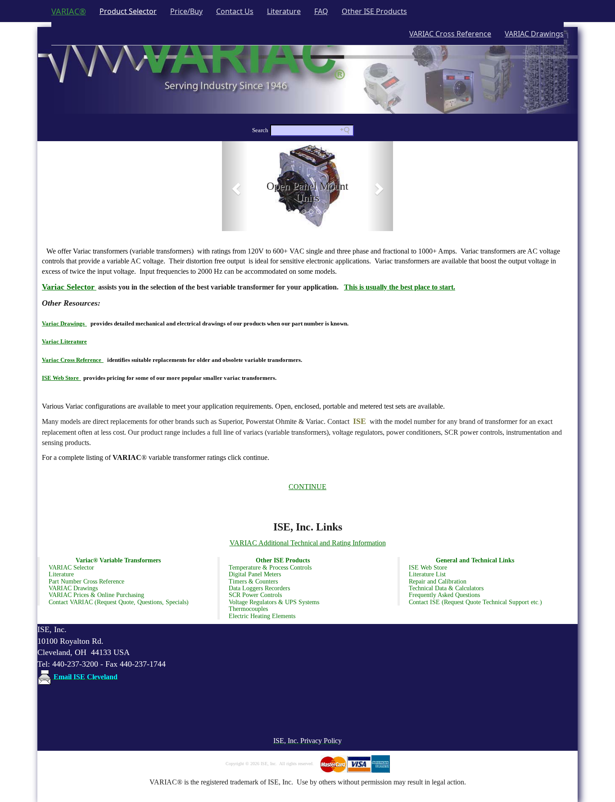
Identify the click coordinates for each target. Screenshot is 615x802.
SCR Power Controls (255, 595)
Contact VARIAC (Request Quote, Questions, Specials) (119, 602)
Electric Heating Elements (262, 616)
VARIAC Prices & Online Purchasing (96, 595)
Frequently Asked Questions (444, 595)
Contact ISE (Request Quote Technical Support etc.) (475, 602)
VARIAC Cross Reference (450, 34)
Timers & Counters (253, 581)
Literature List (427, 574)
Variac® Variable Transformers (118, 560)
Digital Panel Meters (255, 574)
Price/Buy (186, 11)
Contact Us (234, 11)
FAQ (321, 11)
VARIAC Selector (71, 567)
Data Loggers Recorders (259, 588)
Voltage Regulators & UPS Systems (274, 602)
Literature (284, 11)
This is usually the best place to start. (399, 287)
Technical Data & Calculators (446, 588)
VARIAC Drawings (534, 34)
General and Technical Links (475, 560)
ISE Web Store (428, 567)
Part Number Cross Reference (86, 581)
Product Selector (131, 11)
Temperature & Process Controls (270, 567)
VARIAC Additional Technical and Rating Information (308, 543)
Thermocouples (248, 609)
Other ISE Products (374, 11)
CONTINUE (307, 486)
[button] (235, 186)
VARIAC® (68, 11)
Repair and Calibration (437, 581)
